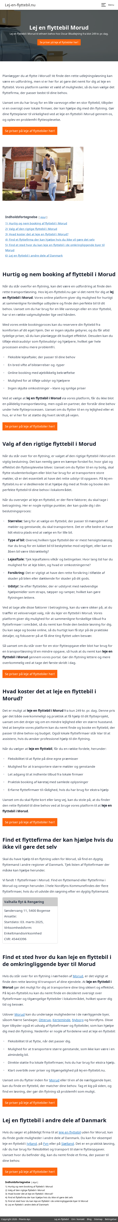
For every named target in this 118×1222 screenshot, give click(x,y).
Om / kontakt (78, 1219)
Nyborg (78, 1020)
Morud (78, 976)
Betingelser (111, 1219)
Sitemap (98, 1219)
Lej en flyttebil (61, 1219)
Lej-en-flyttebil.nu (20, 4)
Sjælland (67, 1143)
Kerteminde (61, 1020)
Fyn (46, 1143)
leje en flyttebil (70, 1132)
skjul (43, 217)
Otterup (45, 1020)
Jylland (32, 1143)
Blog (89, 1219)
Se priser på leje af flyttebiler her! (59, 42)
